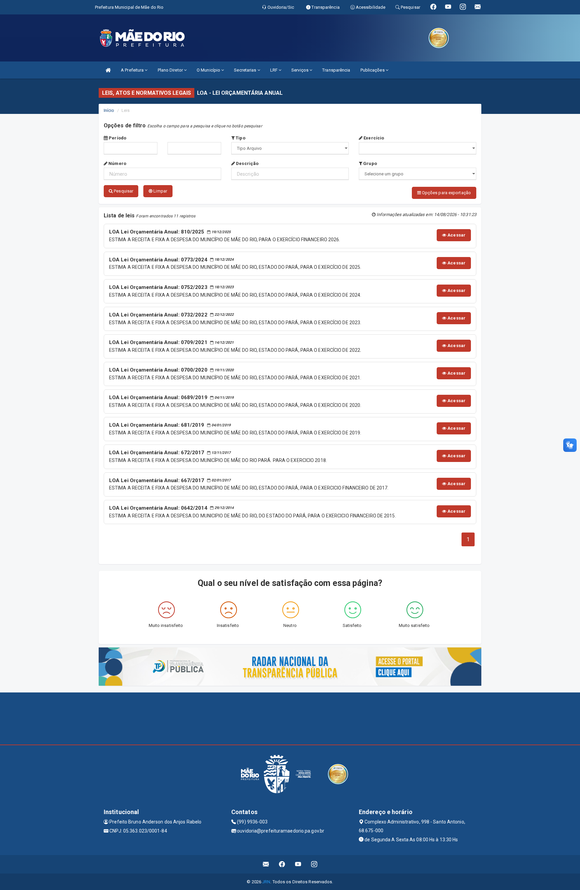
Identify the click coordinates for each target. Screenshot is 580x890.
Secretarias (245, 70)
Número (116, 163)
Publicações (373, 70)
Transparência (336, 70)
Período (117, 137)
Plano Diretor (171, 70)
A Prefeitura (133, 70)
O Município (209, 70)
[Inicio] (108, 70)
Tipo (240, 137)
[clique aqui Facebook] (282, 864)
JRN (266, 881)
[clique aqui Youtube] (298, 864)
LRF (274, 70)
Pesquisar (123, 191)
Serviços (300, 70)
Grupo (369, 163)
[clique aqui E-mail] (266, 864)
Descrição (246, 163)
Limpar (159, 191)
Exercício (373, 137)
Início (109, 110)
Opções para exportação (446, 192)
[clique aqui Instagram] (314, 864)
